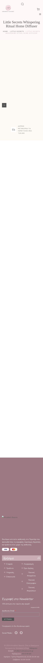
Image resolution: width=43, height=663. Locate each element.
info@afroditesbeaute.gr (23, 650)
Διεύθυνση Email (9, 610)
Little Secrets (17, 31)
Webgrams (33, 648)
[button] (4, 105)
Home (5, 31)
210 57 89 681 (26, 653)
